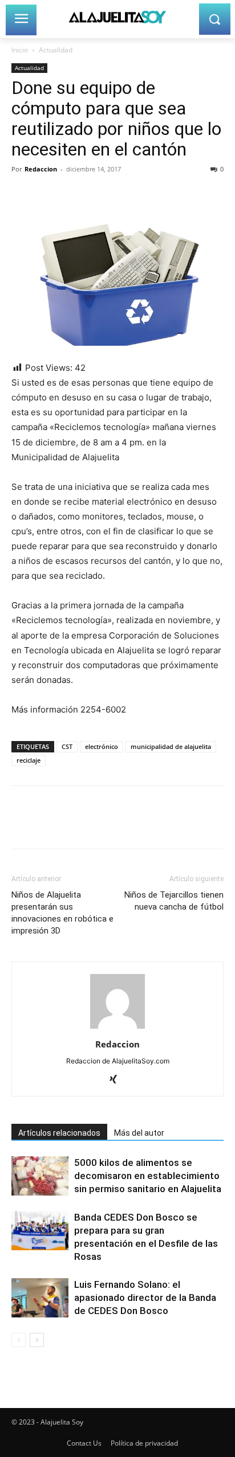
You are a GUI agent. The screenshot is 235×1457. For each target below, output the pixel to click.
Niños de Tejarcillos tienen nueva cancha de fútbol (174, 901)
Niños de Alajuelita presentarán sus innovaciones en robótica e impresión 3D (62, 913)
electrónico (101, 746)
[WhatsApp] (101, 194)
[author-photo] (117, 1028)
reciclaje (28, 760)
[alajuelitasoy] (117, 16)
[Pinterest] (75, 194)
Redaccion (41, 169)
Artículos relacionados (59, 1132)
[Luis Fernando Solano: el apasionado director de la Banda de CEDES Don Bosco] (39, 1297)
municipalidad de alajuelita (171, 746)
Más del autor (139, 1132)
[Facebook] (22, 194)
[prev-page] (18, 1340)
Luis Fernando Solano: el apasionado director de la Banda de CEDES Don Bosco (145, 1297)
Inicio (19, 50)
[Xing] (117, 1080)
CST (67, 746)
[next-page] (37, 1340)
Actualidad (55, 50)
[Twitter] (49, 194)
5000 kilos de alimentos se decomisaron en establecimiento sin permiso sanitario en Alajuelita (147, 1175)
